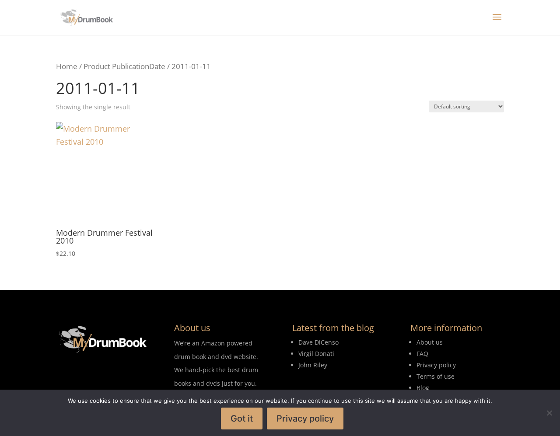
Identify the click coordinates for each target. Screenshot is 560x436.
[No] (549, 412)
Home (66, 66)
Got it (242, 418)
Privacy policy (305, 418)
